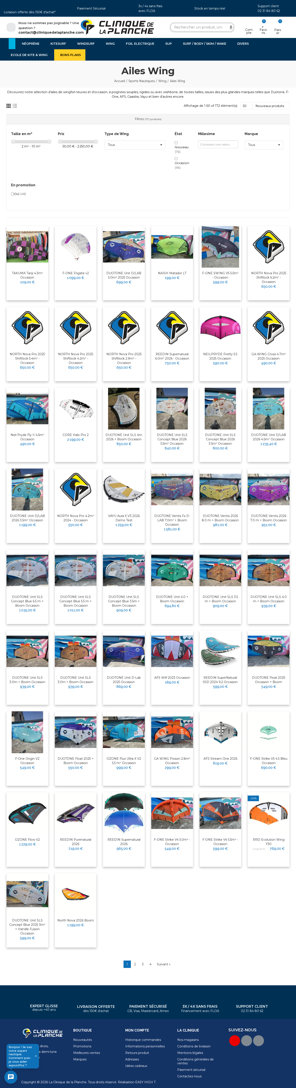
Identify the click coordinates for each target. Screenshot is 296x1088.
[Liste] (15, 106)
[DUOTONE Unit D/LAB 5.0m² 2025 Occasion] (124, 247)
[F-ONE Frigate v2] (76, 247)
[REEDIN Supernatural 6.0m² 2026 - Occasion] (172, 328)
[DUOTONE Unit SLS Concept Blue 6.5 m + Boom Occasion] (27, 570)
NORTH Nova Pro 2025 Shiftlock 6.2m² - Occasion (268, 277)
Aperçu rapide (34, 243)
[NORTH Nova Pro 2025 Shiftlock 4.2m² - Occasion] (76, 328)
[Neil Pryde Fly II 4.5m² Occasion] (27, 409)
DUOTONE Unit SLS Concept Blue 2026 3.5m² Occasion (220, 439)
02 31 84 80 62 (269, 11)
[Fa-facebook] (246, 1040)
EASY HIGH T (145, 1082)
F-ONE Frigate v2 (75, 273)
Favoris (263, 31)
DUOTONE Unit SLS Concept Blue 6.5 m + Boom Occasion (27, 601)
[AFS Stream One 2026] (220, 732)
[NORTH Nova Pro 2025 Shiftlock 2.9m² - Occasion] (124, 328)
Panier (277, 31)
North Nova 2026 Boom (75, 920)
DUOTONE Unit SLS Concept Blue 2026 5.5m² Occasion (172, 439)
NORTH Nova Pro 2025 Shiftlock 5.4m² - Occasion (27, 358)
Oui (20, 194)
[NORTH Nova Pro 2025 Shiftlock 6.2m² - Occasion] (268, 247)
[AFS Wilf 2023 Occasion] (172, 651)
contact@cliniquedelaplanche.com (51, 32)
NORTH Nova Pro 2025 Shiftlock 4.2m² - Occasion (75, 358)
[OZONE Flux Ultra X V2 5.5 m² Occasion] (124, 732)
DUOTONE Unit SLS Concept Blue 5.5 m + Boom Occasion (75, 601)
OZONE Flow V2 (27, 840)
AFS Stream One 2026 (220, 759)
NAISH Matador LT (172, 273)
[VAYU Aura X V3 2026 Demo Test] (124, 489)
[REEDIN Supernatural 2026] (124, 813)
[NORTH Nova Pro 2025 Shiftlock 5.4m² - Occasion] (27, 328)
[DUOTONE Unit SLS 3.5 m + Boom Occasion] (220, 570)
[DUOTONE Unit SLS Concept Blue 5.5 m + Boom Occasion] (76, 570)
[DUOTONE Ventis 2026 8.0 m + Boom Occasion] (220, 489)
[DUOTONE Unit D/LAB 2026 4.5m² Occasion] (268, 409)
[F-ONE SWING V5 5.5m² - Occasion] (220, 247)
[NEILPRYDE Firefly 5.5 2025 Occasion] (220, 328)
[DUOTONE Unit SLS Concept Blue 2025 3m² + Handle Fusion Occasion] (27, 894)
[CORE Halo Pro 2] (76, 409)
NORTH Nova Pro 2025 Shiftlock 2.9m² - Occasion (123, 358)
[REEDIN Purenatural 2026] (76, 813)
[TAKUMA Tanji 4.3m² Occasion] (27, 247)
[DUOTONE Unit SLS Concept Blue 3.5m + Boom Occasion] (124, 570)
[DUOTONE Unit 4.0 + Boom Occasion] (172, 570)
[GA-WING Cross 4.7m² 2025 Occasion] (268, 328)
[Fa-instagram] (258, 1040)
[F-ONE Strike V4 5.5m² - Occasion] (220, 813)
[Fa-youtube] (234, 1040)
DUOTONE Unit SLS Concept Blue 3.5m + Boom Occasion (124, 601)
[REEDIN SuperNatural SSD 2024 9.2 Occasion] (220, 651)
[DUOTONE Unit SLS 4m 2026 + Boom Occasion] (124, 409)
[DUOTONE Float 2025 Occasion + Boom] (268, 651)
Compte (249, 31)
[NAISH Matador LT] (172, 247)
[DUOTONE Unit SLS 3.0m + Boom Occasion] (27, 651)
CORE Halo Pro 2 (76, 435)
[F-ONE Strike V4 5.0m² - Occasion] (172, 813)
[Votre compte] (249, 24)
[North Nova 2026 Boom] (76, 894)
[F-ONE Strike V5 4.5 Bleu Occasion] (268, 732)
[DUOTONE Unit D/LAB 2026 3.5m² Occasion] (27, 489)
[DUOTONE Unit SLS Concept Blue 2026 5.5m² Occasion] (172, 409)
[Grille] (9, 106)
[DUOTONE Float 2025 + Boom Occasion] (76, 732)
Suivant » (164, 964)
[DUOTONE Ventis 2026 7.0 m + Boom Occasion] (268, 489)
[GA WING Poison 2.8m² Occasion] (172, 732)
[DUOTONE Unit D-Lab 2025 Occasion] (124, 651)
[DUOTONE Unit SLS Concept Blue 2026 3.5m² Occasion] (220, 409)
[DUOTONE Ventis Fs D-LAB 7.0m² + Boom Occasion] (172, 489)
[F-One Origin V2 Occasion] (27, 732)
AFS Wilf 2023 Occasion (172, 678)
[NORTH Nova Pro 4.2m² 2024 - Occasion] (76, 489)
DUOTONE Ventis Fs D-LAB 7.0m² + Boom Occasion (172, 520)
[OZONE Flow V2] (27, 813)
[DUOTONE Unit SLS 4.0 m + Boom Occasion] (268, 570)
